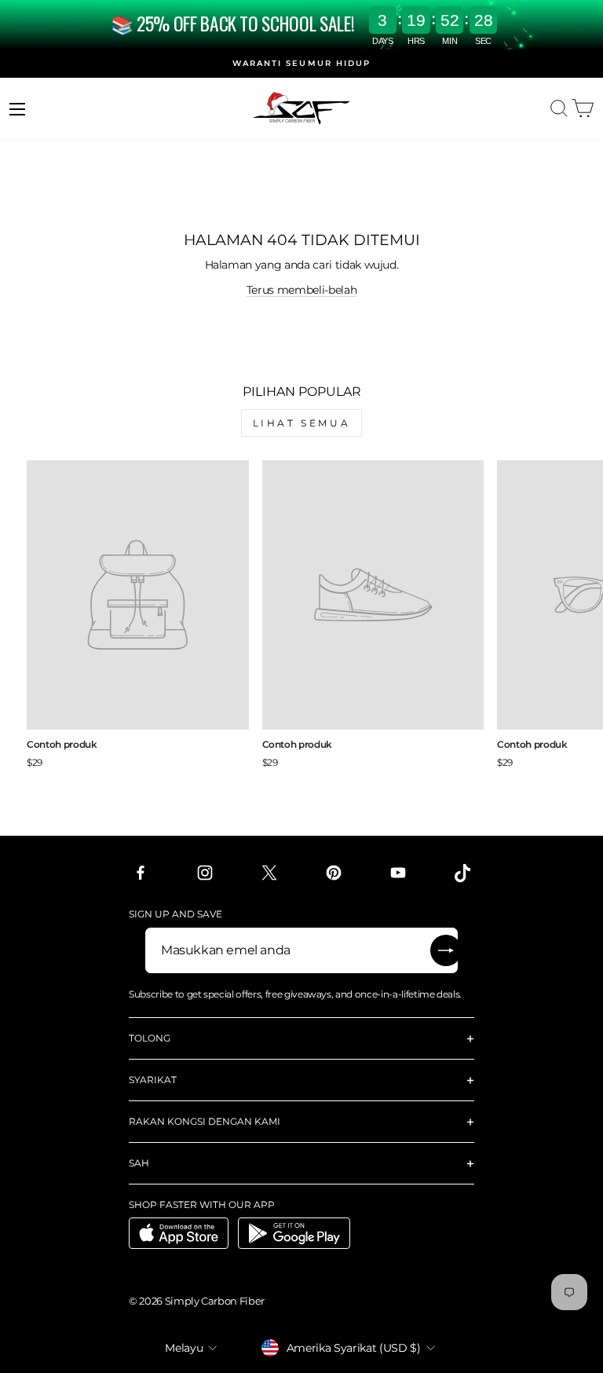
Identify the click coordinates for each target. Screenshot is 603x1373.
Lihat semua (302, 423)
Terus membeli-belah (301, 290)
